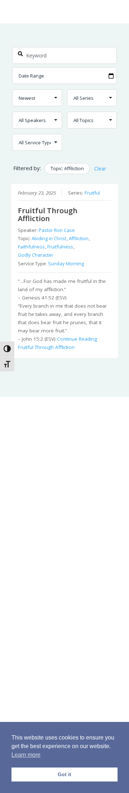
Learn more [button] (25, 755)
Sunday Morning (66, 263)
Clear (100, 168)
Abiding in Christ (49, 238)
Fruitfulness (60, 246)
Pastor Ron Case (57, 230)
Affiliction (79, 238)
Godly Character (35, 255)
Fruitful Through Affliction (47, 214)
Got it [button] (64, 774)
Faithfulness (31, 246)
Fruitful (92, 193)
